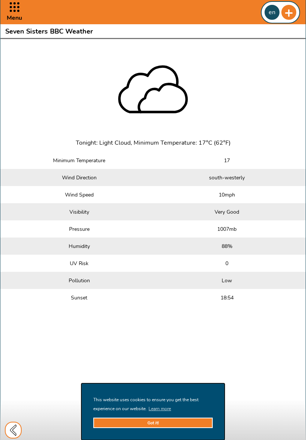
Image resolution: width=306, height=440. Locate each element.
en (272, 12)
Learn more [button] (160, 409)
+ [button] (288, 12)
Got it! (153, 423)
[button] (14, 12)
